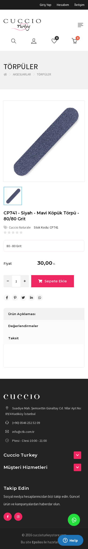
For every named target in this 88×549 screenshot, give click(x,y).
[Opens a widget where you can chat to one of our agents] (70, 541)
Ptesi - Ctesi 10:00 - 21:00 (29, 440)
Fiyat (8, 263)
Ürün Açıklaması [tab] (21, 314)
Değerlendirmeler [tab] (23, 326)
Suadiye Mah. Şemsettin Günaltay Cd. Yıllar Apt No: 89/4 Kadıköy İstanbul (43, 411)
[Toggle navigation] (80, 25)
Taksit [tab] (13, 338)
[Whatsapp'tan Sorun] (74, 520)
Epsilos (37, 542)
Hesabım (63, 5)
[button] (44, 455)
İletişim (79, 5)
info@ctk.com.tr (23, 432)
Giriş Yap (45, 5)
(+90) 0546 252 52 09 (25, 423)
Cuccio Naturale (20, 227)
